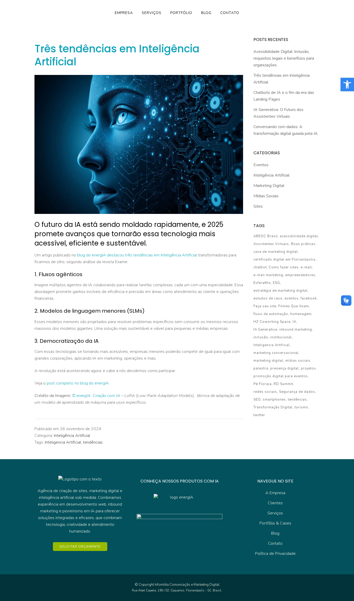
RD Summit (283, 384)
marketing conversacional (276, 353)
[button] (347, 84)
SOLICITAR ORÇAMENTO (80, 546)
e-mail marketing (268, 275)
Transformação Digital (273, 407)
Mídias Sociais (266, 196)
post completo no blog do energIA (78, 383)
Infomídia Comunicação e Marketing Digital (187, 584)
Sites (258, 206)
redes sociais (265, 391)
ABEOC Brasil (265, 236)
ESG (276, 283)
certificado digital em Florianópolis (284, 259)
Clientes (275, 503)
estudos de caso (267, 298)
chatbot (260, 267)
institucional (281, 337)
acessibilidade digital (299, 236)
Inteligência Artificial (72, 435)
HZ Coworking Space (272, 321)
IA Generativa (265, 329)
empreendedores (300, 275)
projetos (308, 368)
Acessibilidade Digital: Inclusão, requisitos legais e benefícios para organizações (283, 58)
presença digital (284, 368)
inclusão (260, 337)
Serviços (275, 513)
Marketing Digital (268, 185)
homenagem (300, 314)
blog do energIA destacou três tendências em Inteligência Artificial (137, 255)
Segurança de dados (297, 391)
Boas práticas (303, 244)
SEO (257, 399)
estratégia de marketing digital (280, 290)
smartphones (274, 399)
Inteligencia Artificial (63, 442)
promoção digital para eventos (280, 376)
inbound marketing (295, 329)
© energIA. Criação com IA (96, 396)
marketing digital (268, 360)
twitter (259, 415)
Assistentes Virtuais (271, 244)
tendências (93, 442)
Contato (275, 543)
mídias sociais (297, 360)
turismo (301, 407)
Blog (275, 533)
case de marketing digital (275, 251)
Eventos (260, 165)
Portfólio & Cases (275, 523)
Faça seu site (264, 306)
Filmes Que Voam (293, 306)
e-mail (306, 267)
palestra (260, 368)
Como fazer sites (284, 267)
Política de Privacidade (275, 553)
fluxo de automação (270, 314)
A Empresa (275, 493)
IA (294, 321)
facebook (309, 298)
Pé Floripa (262, 384)
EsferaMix (262, 283)
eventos (292, 298)
